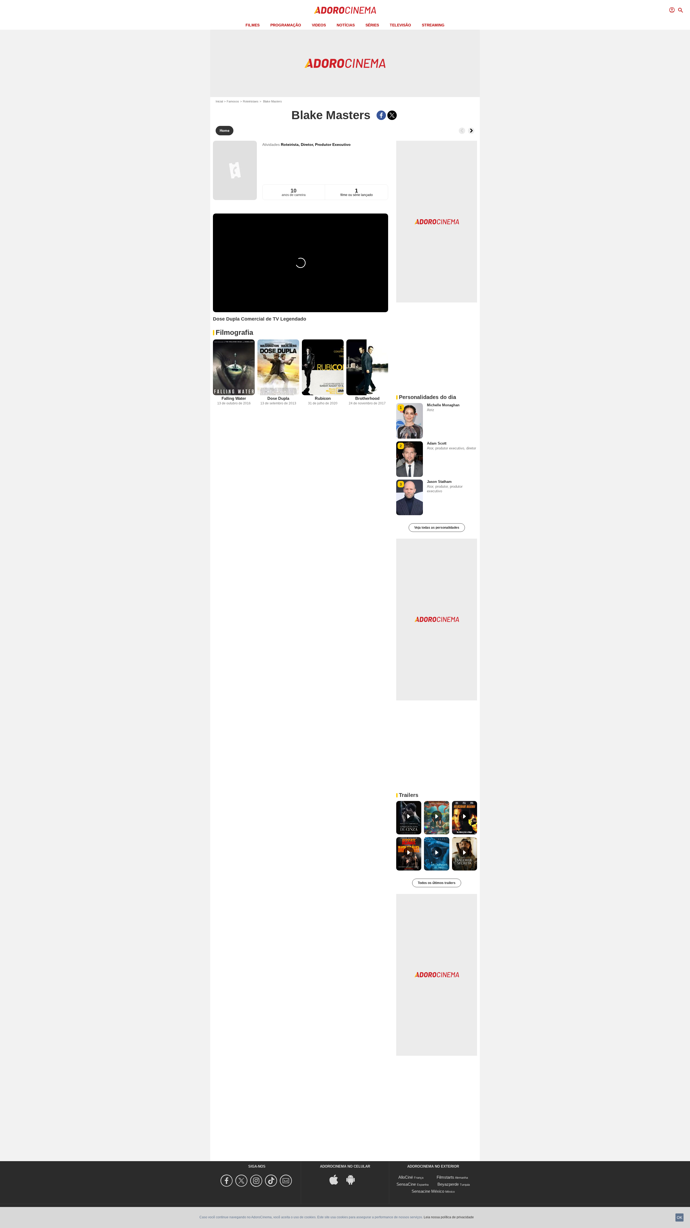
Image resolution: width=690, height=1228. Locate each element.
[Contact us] (287, 1181)
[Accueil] (345, 10)
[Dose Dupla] (278, 367)
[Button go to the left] (462, 131)
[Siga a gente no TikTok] (272, 1181)
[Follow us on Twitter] (242, 1181)
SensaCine (406, 1184)
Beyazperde (448, 1184)
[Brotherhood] (367, 367)
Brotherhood (367, 398)
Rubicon (323, 398)
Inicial (219, 101)
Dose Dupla (278, 398)
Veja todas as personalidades (436, 527)
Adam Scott (436, 443)
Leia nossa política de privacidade (449, 1217)
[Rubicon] (323, 367)
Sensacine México (428, 1191)
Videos (319, 25)
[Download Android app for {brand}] (353, 1179)
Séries (372, 25)
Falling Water (234, 398)
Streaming (433, 25)
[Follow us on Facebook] (227, 1181)
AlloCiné (405, 1177)
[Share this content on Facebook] (381, 115)
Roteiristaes (250, 101)
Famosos (233, 101)
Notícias (346, 25)
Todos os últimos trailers (437, 883)
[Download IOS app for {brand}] (336, 1179)
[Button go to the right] (471, 131)
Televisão (400, 25)
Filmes (253, 25)
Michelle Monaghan (443, 405)
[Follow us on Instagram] (257, 1181)
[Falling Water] (234, 367)
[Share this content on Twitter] (392, 115)
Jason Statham (439, 482)
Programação (285, 25)
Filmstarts (445, 1177)
